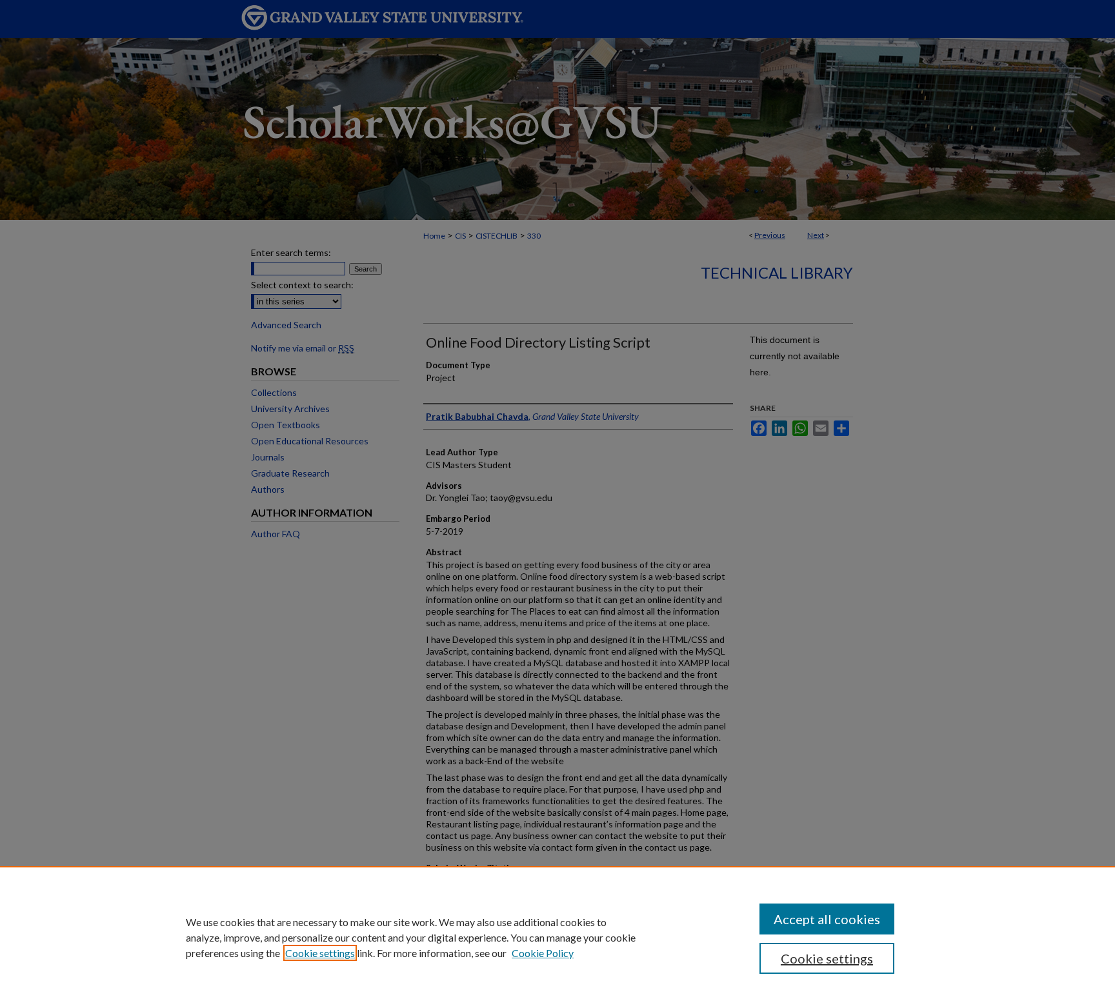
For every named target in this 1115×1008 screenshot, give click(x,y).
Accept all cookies (827, 919)
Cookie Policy (543, 953)
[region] (557, 937)
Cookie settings (320, 953)
